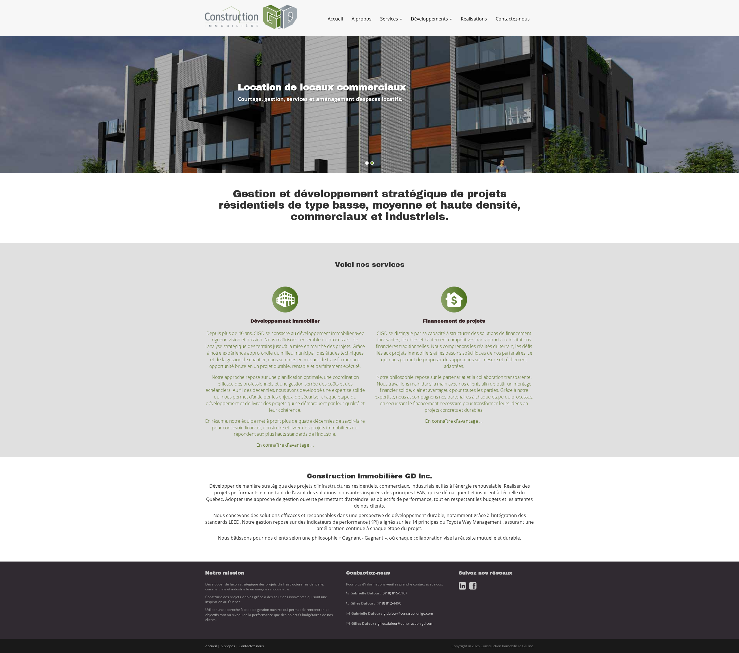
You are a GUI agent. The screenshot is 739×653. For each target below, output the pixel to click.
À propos (362, 19)
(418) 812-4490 (389, 603)
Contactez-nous (513, 19)
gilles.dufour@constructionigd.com (405, 623)
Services (389, 19)
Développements (430, 19)
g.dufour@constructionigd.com (408, 613)
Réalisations (474, 19)
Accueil (335, 19)
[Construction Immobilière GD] (249, 20)
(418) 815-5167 (395, 593)
